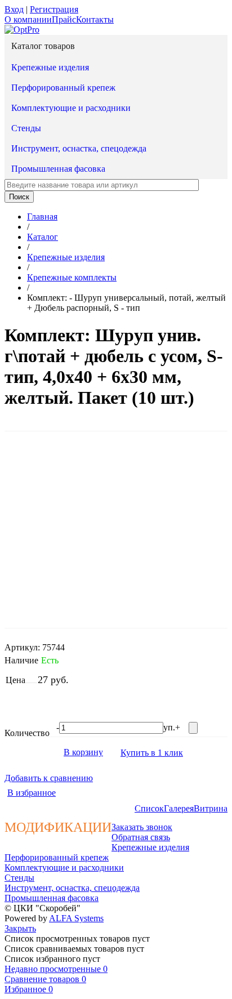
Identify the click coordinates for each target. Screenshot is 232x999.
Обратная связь (140, 837)
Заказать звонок (141, 827)
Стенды (26, 128)
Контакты (95, 19)
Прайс (64, 19)
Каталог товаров (43, 46)
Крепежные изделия (50, 67)
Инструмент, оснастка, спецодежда (78, 148)
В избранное (31, 792)
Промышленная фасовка (58, 168)
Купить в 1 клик (152, 752)
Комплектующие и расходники (71, 108)
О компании (28, 19)
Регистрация (54, 9)
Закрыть (20, 928)
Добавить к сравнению (49, 778)
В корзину (83, 752)
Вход (14, 9)
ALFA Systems (76, 918)
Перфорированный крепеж (63, 87)
